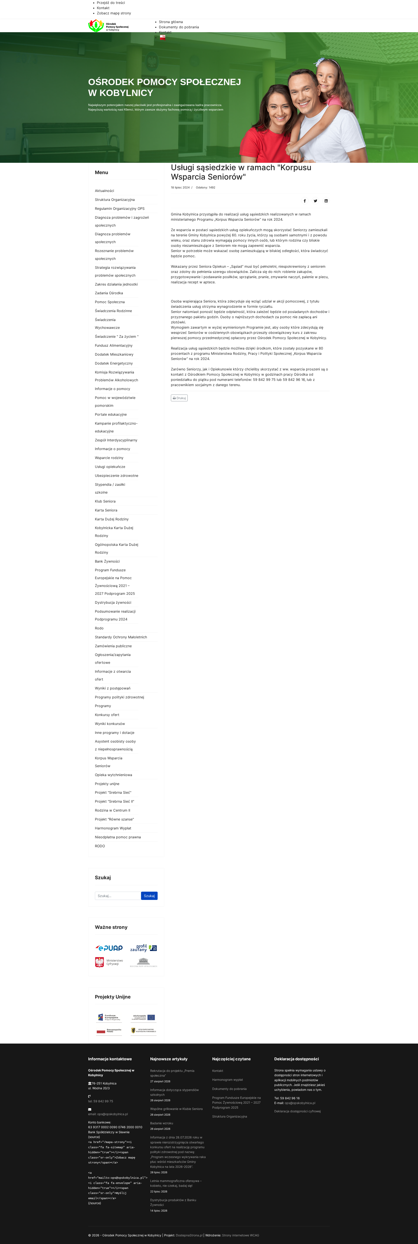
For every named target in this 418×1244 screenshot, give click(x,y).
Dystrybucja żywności (113, 602)
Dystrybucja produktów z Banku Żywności (173, 1205)
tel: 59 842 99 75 (100, 1101)
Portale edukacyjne (111, 414)
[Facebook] (304, 200)
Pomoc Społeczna (110, 302)
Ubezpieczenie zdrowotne (116, 475)
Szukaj (149, 896)
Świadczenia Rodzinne (113, 311)
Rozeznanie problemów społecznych (114, 255)
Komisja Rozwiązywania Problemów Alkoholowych (116, 376)
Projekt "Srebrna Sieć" (113, 792)
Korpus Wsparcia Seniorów (108, 762)
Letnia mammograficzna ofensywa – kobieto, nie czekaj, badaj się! (176, 1186)
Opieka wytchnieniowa (113, 775)
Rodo (99, 628)
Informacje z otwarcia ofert (113, 675)
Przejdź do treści (111, 2)
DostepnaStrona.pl (189, 1235)
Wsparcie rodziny (109, 458)
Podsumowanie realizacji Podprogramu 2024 (115, 615)
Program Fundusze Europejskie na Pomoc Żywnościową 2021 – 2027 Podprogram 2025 (115, 582)
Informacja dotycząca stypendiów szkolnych (174, 1095)
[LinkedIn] (326, 200)
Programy (103, 706)
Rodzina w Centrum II (112, 810)
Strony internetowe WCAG (240, 1235)
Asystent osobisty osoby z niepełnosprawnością (115, 745)
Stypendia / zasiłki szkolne (110, 488)
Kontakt (103, 8)
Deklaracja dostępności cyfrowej (297, 1111)
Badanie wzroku (161, 1125)
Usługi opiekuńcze (110, 466)
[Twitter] (315, 200)
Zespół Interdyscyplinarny (116, 440)
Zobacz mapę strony (114, 13)
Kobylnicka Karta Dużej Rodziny (114, 532)
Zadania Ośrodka (109, 293)
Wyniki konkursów (110, 723)
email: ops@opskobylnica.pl (108, 1114)
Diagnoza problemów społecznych (112, 238)
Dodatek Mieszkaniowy (114, 354)
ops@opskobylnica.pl (300, 1103)
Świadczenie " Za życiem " (116, 336)
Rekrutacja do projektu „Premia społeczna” (172, 1076)
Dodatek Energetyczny (114, 363)
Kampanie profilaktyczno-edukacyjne (116, 427)
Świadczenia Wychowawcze (107, 324)
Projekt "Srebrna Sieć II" (114, 801)
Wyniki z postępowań (112, 688)
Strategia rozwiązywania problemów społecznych (115, 271)
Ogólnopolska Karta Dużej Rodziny (116, 548)
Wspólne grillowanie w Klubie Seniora (176, 1111)
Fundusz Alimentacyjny (114, 345)
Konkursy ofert (107, 715)
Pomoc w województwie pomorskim (115, 401)
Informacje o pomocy (112, 389)
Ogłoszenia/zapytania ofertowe (113, 658)
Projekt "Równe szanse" (114, 819)
